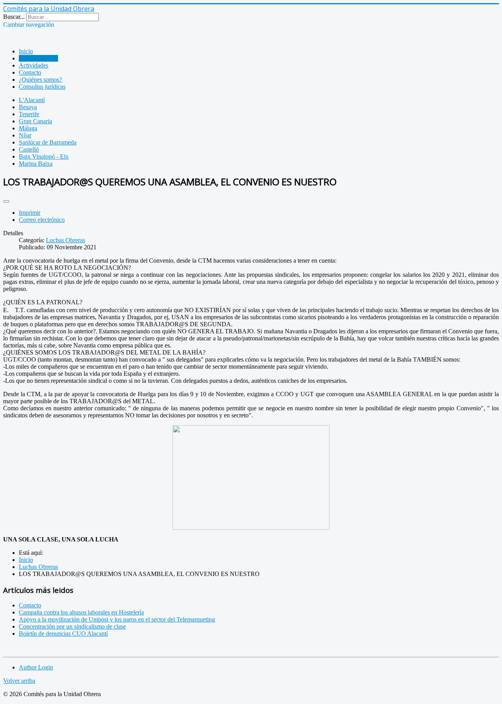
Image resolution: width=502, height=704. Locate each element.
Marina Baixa (36, 163)
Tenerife (29, 114)
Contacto (30, 72)
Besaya (28, 107)
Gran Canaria (35, 121)
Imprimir (29, 212)
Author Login (36, 667)
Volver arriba (19, 680)
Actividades (33, 65)
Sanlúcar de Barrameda (47, 142)
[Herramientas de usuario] (6, 201)
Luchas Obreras (38, 58)
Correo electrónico (42, 219)
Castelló (29, 149)
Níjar (25, 135)
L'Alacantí (32, 100)
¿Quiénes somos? (40, 79)
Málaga (28, 128)
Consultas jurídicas (42, 86)
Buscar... (14, 16)
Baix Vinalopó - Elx (44, 156)
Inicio (26, 51)
